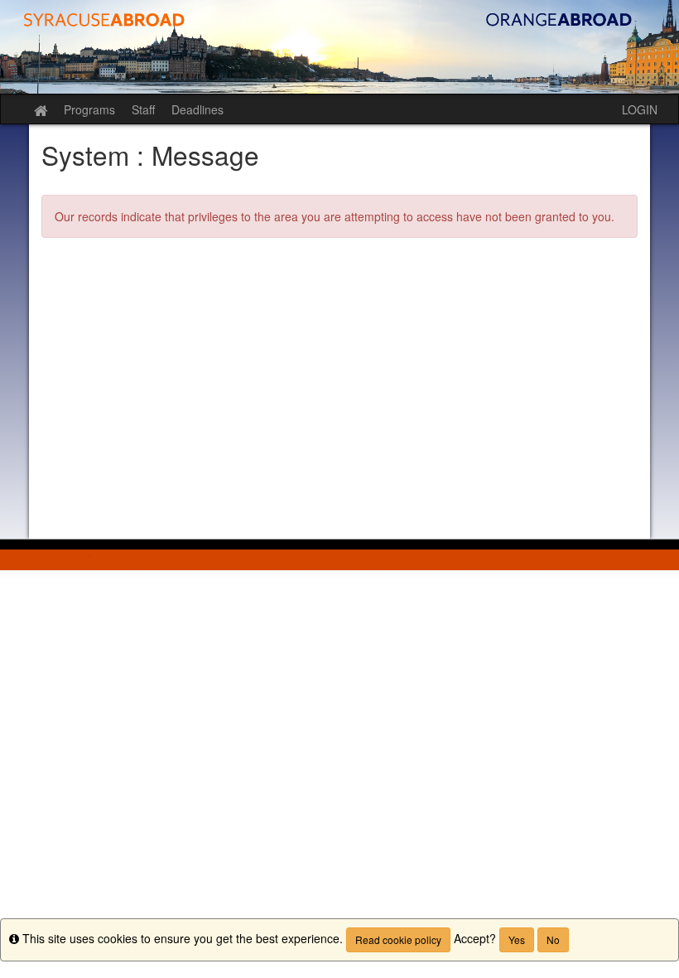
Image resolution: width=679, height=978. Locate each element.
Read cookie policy (398, 939)
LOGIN (639, 109)
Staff (143, 109)
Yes (516, 939)
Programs (89, 109)
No (553, 939)
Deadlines (197, 109)
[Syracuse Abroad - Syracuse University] (339, 47)
